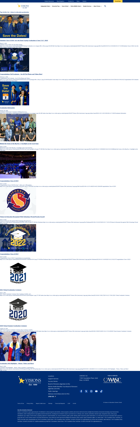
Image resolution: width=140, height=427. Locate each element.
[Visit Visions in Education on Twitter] (87, 391)
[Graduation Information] (14, 105)
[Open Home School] (69, 6)
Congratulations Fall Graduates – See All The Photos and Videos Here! (21, 74)
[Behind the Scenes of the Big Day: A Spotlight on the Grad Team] (18, 140)
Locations (51, 376)
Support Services (53, 379)
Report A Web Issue (41, 403)
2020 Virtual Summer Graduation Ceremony (13, 326)
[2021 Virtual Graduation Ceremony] (18, 287)
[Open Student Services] (92, 6)
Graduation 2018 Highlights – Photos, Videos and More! (17, 363)
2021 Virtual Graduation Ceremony (11, 290)
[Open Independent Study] (50, 6)
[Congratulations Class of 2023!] (18, 178)
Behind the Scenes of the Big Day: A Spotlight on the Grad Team (19, 143)
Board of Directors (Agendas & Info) (59, 384)
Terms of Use (21, 403)
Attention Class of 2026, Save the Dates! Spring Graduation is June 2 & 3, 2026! (24, 40)
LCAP (69, 403)
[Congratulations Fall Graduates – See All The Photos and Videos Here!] (14, 71)
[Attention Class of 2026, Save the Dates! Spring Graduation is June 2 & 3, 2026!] (14, 37)
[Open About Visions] (101, 6)
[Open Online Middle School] (81, 6)
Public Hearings (53, 391)
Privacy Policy (30, 403)
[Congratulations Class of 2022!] (18, 251)
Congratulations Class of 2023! (9, 181)
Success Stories (53, 381)
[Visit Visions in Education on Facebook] (81, 391)
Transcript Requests (60, 403)
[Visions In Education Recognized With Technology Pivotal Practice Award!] (18, 214)
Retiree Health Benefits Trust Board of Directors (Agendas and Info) (62, 387)
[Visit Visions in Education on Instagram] (92, 391)
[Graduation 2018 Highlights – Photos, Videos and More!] (18, 360)
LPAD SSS (51, 396)
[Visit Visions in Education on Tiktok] (102, 391)
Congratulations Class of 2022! (9, 254)
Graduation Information (7, 108)
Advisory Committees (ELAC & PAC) (58, 394)
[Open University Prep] (60, 6)
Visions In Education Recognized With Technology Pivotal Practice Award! (22, 217)
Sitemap (50, 403)
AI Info (74, 403)
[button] (105, 6)
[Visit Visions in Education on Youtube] (97, 391)
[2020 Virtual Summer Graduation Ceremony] (18, 323)
